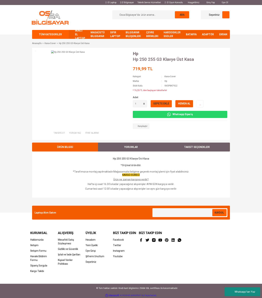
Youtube (118, 256)
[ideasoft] (112, 295)
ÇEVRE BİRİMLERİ (152, 34)
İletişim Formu (38, 250)
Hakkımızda (36, 239)
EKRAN (223, 34)
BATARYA (191, 34)
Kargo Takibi (37, 271)
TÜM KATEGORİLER (50, 34)
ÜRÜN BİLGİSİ (65, 147)
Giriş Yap (210, 2)
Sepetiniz (91, 261)
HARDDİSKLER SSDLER (172, 34)
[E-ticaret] (130, 295)
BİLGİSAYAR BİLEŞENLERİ (133, 34)
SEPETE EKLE (161, 103)
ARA (182, 14)
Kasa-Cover (170, 76)
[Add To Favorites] (200, 103)
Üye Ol (224, 2)
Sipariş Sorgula (38, 265)
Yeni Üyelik (92, 245)
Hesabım (91, 239)
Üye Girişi (91, 250)
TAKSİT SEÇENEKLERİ (197, 147)
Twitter (117, 245)
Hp (135, 53)
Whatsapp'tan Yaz (245, 291)
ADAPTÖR (208, 34)
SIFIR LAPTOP (115, 34)
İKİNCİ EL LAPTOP (80, 34)
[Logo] (50, 17)
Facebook (118, 239)
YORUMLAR (131, 147)
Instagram (119, 250)
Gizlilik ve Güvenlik (68, 249)
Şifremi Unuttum (95, 256)
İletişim (34, 245)
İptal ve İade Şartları (69, 254)
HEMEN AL (184, 103)
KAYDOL (219, 212)
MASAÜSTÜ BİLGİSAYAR (98, 34)
